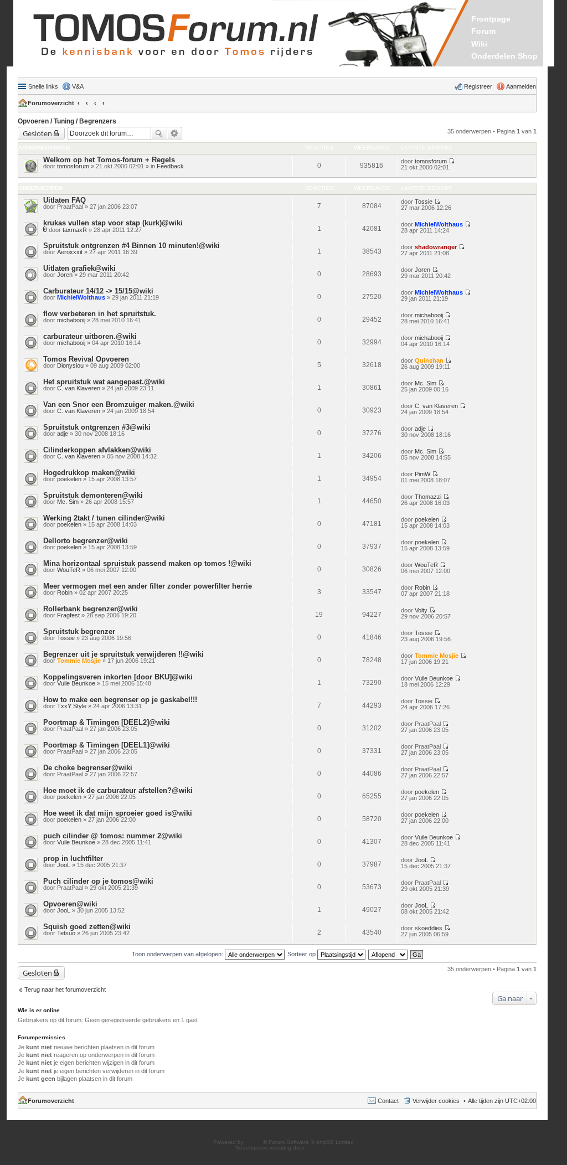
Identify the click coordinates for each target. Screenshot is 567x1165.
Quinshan (429, 360)
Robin (65, 592)
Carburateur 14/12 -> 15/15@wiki (98, 291)
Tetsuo (66, 933)
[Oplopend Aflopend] (388, 954)
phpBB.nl (318, 1148)
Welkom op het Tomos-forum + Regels (109, 160)
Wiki (479, 43)
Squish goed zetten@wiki (87, 926)
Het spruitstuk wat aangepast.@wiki (104, 382)
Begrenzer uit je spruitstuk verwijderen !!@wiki (123, 654)
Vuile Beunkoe (76, 683)
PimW (422, 474)
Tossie (423, 201)
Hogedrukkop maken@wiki (89, 472)
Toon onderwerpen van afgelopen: (178, 954)
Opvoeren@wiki (70, 904)
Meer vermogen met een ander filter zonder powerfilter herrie (147, 586)
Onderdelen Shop (504, 55)
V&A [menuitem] (78, 86)
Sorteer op (302, 954)
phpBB (254, 1142)
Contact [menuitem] (388, 1100)
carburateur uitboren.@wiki (90, 336)
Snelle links (43, 86)
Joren (65, 274)
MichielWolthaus (439, 224)
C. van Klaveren (78, 388)
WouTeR (68, 569)
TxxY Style (71, 706)
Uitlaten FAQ (64, 200)
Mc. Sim (425, 383)
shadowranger (436, 247)
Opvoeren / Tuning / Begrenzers (67, 121)
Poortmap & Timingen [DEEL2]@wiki (106, 722)
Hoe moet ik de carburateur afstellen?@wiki (118, 790)
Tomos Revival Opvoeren (86, 359)
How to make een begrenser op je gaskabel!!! (120, 699)
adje (62, 433)
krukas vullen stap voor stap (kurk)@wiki (113, 223)
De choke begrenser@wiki (87, 768)
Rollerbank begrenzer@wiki (90, 609)
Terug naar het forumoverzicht (65, 989)
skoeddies (428, 928)
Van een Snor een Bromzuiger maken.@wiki (118, 404)
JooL (63, 865)
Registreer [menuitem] (478, 86)
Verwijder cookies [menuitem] (436, 1100)
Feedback (170, 166)
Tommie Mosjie (79, 660)
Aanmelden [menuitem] (521, 86)
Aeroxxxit (70, 252)
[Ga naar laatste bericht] (452, 161)
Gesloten (37, 133)
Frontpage (491, 18)
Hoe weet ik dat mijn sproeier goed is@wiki (117, 813)
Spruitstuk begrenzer (79, 631)
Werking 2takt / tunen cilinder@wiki (104, 518)
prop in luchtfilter (73, 858)
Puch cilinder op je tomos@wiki (98, 881)
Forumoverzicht (51, 103)
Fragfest (68, 615)
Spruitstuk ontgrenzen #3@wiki (97, 427)
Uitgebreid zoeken (174, 133)
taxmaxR (75, 229)
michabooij (71, 320)
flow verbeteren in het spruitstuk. (99, 314)
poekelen (69, 479)
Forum (483, 31)
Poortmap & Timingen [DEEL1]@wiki (106, 745)
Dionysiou (70, 365)
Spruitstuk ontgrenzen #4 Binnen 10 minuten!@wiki (131, 245)
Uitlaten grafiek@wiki (79, 268)
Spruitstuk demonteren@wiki (93, 495)
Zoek (159, 133)
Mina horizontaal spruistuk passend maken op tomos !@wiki (147, 563)
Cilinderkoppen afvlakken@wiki (97, 450)
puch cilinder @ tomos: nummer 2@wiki (112, 836)
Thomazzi (428, 496)
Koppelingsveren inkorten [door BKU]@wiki (118, 677)
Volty (421, 610)
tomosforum (73, 166)
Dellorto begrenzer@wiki (85, 541)
